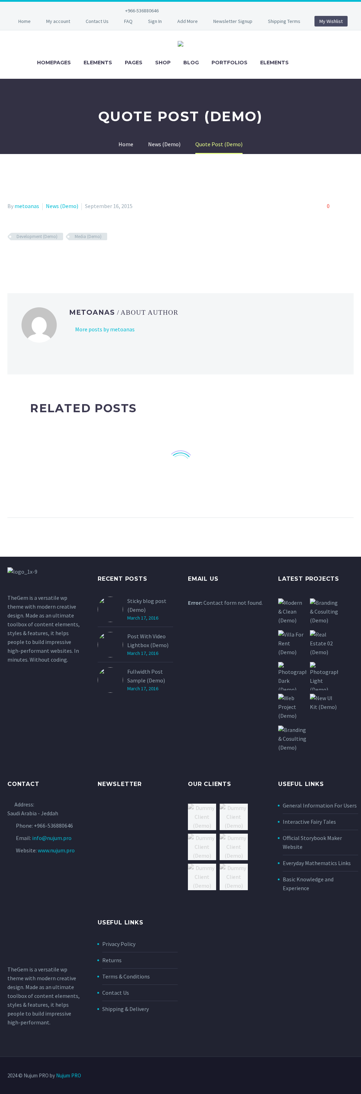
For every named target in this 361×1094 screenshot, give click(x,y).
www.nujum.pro (56, 850)
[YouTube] (239, 10)
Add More (187, 21)
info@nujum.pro (52, 837)
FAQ (128, 21)
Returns (112, 960)
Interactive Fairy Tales (309, 821)
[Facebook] (187, 10)
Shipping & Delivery (125, 1008)
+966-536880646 (142, 10)
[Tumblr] (42, 257)
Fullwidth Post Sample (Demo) (146, 676)
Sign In (155, 21)
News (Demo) (62, 205)
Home (24, 21)
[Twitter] (208, 10)
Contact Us (97, 21)
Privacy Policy (118, 943)
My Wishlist (331, 21)
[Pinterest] (229, 10)
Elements (98, 62)
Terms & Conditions (126, 976)
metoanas (26, 205)
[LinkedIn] (197, 10)
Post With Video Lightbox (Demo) (148, 641)
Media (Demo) (88, 236)
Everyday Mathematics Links (317, 863)
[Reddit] (63, 257)
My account (58, 21)
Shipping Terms (284, 21)
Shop (163, 62)
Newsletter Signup (232, 21)
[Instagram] (218, 10)
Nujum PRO (68, 1075)
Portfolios (229, 62)
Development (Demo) (37, 236)
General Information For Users (320, 805)
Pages (133, 62)
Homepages (54, 62)
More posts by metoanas (105, 329)
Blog (191, 62)
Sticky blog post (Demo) (146, 605)
